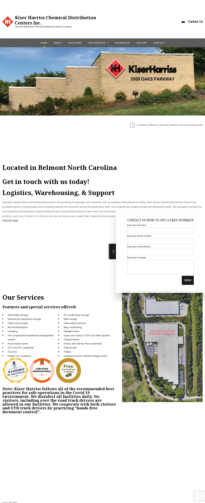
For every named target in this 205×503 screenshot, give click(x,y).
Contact (159, 42)
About (58, 42)
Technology (122, 42)
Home (44, 42)
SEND (187, 280)
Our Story (75, 42)
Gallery (142, 42)
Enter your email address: (139, 246)
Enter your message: (136, 257)
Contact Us (195, 22)
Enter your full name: (136, 225)
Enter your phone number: (139, 236)
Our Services (97, 42)
